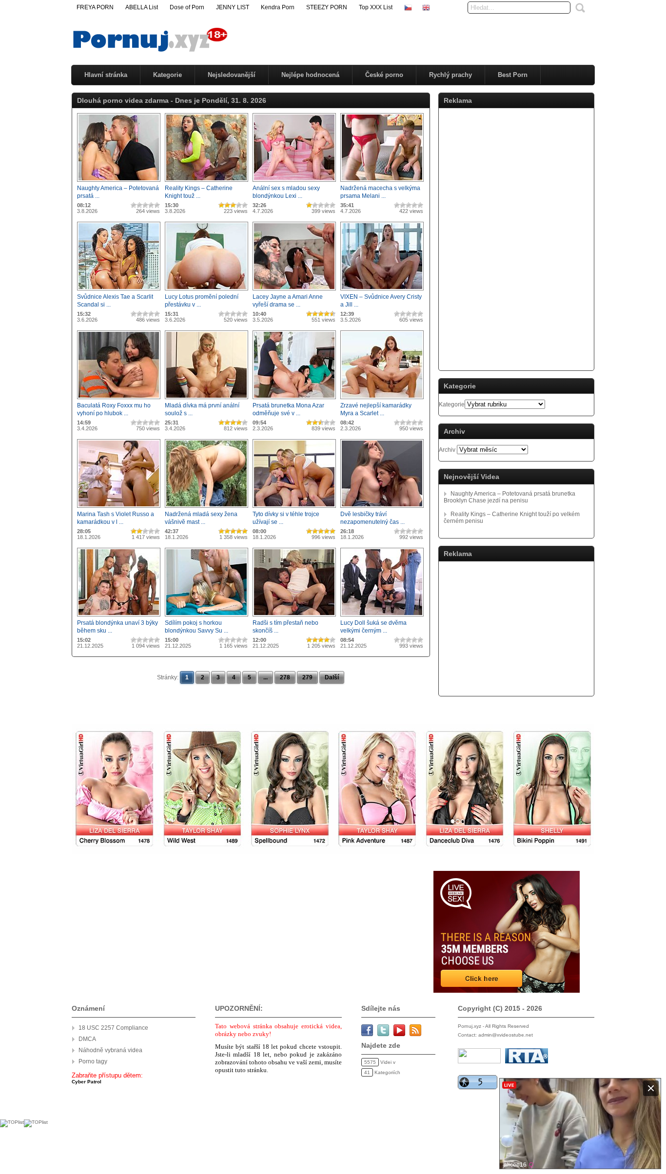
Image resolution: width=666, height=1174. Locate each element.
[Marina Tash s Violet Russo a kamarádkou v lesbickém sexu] (118, 508)
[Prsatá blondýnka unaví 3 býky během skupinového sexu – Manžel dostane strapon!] (118, 617)
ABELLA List (141, 7)
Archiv (447, 449)
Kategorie (167, 74)
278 (285, 677)
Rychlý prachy (450, 74)
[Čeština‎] (408, 7)
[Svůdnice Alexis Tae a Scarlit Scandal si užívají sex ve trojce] (118, 291)
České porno (384, 74)
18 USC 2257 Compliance (113, 1027)
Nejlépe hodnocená (310, 74)
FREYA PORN (95, 7)
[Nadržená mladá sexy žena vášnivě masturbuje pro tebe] (206, 508)
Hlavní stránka (105, 74)
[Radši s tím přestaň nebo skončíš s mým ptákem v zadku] (294, 617)
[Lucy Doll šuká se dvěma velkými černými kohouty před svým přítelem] (382, 617)
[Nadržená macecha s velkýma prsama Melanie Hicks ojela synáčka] (382, 182)
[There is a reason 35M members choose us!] (506, 990)
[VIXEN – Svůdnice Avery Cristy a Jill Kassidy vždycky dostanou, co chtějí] (382, 291)
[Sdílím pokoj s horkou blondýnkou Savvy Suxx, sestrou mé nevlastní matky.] (206, 617)
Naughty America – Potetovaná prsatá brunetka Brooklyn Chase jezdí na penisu (509, 497)
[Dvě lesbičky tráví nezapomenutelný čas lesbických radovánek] (382, 508)
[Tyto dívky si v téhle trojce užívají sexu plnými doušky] (294, 508)
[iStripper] (333, 851)
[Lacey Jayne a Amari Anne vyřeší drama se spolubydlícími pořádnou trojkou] (294, 291)
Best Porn (513, 74)
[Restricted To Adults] (526, 1061)
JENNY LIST (232, 7)
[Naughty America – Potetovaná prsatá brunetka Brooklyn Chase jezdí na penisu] (118, 182)
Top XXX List (375, 7)
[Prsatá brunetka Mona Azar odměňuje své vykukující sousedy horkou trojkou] (294, 399)
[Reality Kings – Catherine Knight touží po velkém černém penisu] (206, 182)
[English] (426, 7)
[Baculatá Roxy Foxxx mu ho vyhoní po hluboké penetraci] (118, 399)
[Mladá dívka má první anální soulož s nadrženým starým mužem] (206, 399)
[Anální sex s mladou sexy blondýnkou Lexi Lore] (294, 182)
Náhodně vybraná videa (110, 1050)
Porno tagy (92, 1061)
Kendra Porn (277, 7)
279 (307, 677)
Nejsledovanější (231, 74)
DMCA (87, 1039)
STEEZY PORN (326, 7)
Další (332, 677)
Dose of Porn (187, 7)
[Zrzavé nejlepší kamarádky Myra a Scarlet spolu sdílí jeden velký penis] (382, 399)
